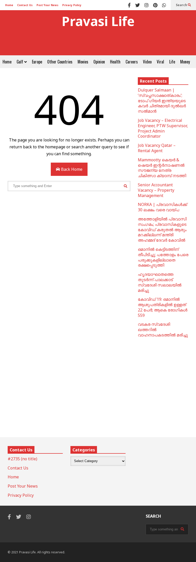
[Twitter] (137, 5)
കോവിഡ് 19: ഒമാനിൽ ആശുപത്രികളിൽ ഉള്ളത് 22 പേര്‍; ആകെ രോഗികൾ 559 (162, 307)
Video (147, 62)
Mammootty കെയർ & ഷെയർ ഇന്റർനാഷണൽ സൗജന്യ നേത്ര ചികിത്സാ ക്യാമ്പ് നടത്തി (162, 167)
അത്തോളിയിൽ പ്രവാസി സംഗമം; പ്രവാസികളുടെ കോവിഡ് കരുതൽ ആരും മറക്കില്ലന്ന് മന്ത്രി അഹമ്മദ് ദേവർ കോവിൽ (162, 229)
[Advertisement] (98, 43)
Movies (83, 62)
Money (185, 62)
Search (182, 5)
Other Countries (59, 62)
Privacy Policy (71, 5)
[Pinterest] (155, 5)
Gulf (20, 62)
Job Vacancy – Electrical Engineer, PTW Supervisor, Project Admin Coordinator (163, 128)
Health (115, 62)
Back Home (71, 169)
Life (172, 62)
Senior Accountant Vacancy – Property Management (156, 190)
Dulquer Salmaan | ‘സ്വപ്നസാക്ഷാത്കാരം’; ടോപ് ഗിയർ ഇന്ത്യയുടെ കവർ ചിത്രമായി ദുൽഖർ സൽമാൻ (162, 100)
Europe (37, 62)
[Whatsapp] (164, 5)
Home (9, 5)
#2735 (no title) (22, 459)
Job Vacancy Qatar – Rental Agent (157, 147)
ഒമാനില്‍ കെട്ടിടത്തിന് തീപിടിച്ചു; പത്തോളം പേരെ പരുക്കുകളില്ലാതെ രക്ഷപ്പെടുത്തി (163, 257)
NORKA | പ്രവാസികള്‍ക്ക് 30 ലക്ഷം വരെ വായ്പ (162, 207)
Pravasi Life (98, 21)
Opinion (99, 62)
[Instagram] (146, 5)
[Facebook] (129, 5)
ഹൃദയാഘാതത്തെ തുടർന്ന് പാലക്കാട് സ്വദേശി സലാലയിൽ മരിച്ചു (159, 282)
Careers (132, 62)
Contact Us (25, 5)
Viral (160, 62)
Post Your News (47, 5)
